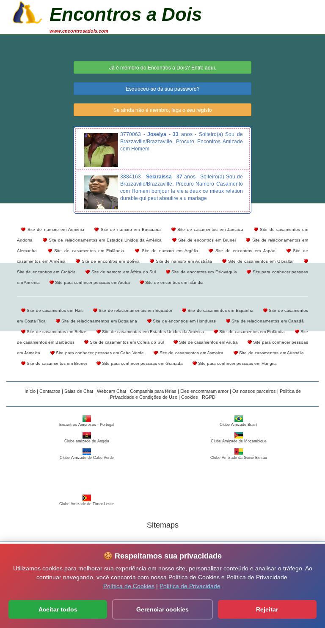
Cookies (189, 397)
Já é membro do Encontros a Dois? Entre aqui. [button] (162, 67)
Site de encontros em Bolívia (110, 261)
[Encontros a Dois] (27, 11)
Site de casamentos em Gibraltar (260, 261)
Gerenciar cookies (162, 609)
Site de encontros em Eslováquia (203, 272)
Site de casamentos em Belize (55, 331)
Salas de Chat (78, 391)
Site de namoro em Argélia (168, 250)
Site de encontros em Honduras (183, 321)
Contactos (50, 391)
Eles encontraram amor (204, 391)
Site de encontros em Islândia (174, 282)
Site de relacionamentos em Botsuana (99, 321)
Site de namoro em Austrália (183, 261)
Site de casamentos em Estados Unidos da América (152, 331)
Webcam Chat (111, 391)
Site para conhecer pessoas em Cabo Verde (99, 352)
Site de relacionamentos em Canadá (267, 321)
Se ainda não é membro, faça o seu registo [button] (162, 109)
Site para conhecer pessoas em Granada (142, 363)
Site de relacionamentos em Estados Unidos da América (104, 240)
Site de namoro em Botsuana (130, 229)
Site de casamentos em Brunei (56, 363)
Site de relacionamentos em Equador (134, 310)
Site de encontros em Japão (244, 250)
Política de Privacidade (190, 586)
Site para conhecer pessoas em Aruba (92, 282)
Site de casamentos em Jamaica (210, 229)
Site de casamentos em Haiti (54, 310)
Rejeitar (267, 609)
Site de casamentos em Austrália (271, 352)
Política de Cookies (128, 586)
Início (30, 391)
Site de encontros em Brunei (206, 240)
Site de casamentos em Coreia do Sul (126, 342)
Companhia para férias (153, 391)
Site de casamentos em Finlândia (88, 250)
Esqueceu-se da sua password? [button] (163, 88)
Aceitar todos (58, 609)
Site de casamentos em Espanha (219, 310)
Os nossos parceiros (254, 391)
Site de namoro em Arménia (54, 229)
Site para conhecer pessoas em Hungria (237, 363)
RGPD (208, 397)
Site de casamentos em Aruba (208, 342)
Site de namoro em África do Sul (123, 272)
